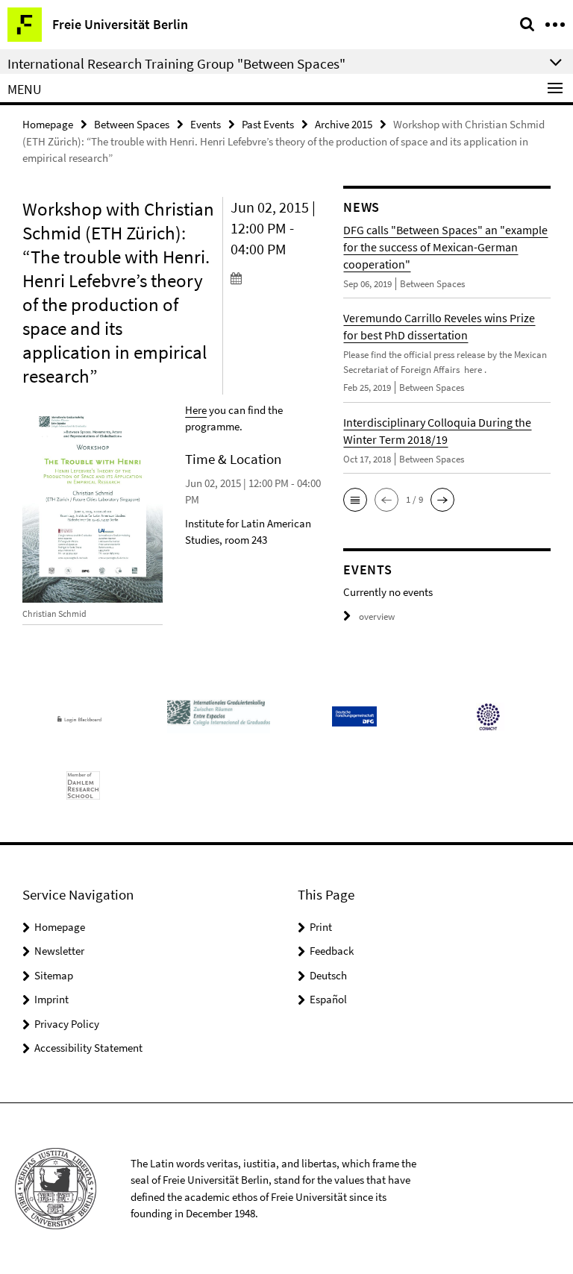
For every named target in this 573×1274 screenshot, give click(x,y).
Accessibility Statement (88, 1048)
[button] (355, 500)
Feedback (332, 951)
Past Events (268, 124)
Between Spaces (131, 124)
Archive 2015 (343, 124)
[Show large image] (92, 504)
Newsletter (59, 951)
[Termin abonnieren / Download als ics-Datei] (276, 277)
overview (377, 616)
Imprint (51, 999)
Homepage (47, 124)
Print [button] (321, 927)
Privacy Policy (66, 1024)
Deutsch (328, 975)
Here (196, 410)
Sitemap (53, 975)
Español (328, 999)
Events (205, 124)
